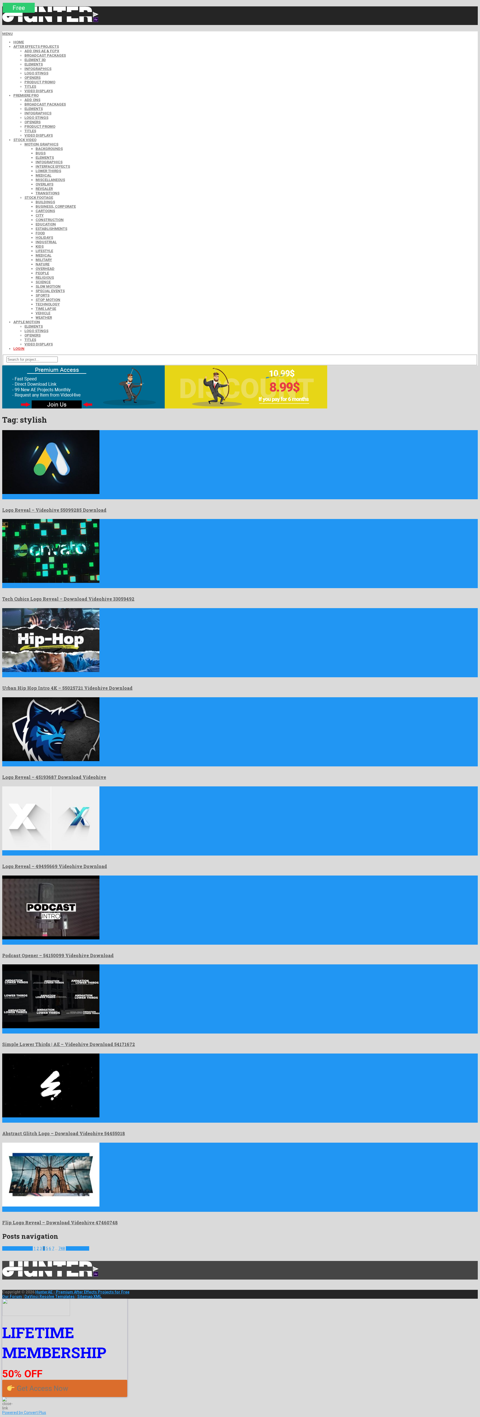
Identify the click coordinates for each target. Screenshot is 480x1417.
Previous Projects (17, 1248)
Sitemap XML (89, 1296)
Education (46, 224)
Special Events (50, 291)
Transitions (47, 193)
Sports (42, 295)
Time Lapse (46, 309)
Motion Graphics (41, 144)
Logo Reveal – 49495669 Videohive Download (54, 866)
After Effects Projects (36, 46)
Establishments (51, 229)
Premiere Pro (26, 95)
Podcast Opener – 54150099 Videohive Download (58, 955)
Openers (32, 78)
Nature (42, 264)
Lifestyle (44, 251)
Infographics (37, 69)
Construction (50, 220)
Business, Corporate (56, 206)
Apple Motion (26, 322)
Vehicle (43, 313)
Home (18, 42)
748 (61, 1248)
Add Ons (32, 100)
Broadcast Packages (45, 55)
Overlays (44, 184)
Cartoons (45, 211)
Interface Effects (53, 166)
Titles (30, 86)
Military (44, 260)
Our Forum (12, 1296)
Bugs (41, 153)
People (42, 273)
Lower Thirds (48, 171)
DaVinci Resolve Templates (49, 1296)
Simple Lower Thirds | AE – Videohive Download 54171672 (68, 1044)
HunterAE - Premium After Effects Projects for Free (82, 1292)
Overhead (45, 269)
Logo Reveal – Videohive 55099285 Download (54, 510)
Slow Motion (48, 286)
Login (18, 349)
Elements (33, 64)
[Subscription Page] (83, 407)
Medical (43, 175)
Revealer (44, 189)
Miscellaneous (50, 180)
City (40, 215)
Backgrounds (49, 149)
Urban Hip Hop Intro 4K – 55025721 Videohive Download (67, 688)
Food (40, 233)
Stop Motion (48, 300)
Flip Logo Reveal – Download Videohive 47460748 (60, 1222)
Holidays (44, 237)
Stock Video (24, 140)
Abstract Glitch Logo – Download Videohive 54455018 (63, 1133)
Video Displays (38, 91)
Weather (44, 317)
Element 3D (35, 60)
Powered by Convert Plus (24, 1412)
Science (43, 282)
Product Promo (39, 82)
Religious (45, 277)
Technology (48, 304)
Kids (40, 246)
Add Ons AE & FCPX (41, 51)
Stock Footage (38, 197)
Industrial (46, 242)
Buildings (45, 202)
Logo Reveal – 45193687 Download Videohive (54, 777)
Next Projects (77, 1248)
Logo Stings (36, 73)
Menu (7, 34)
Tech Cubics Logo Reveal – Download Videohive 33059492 (68, 599)
